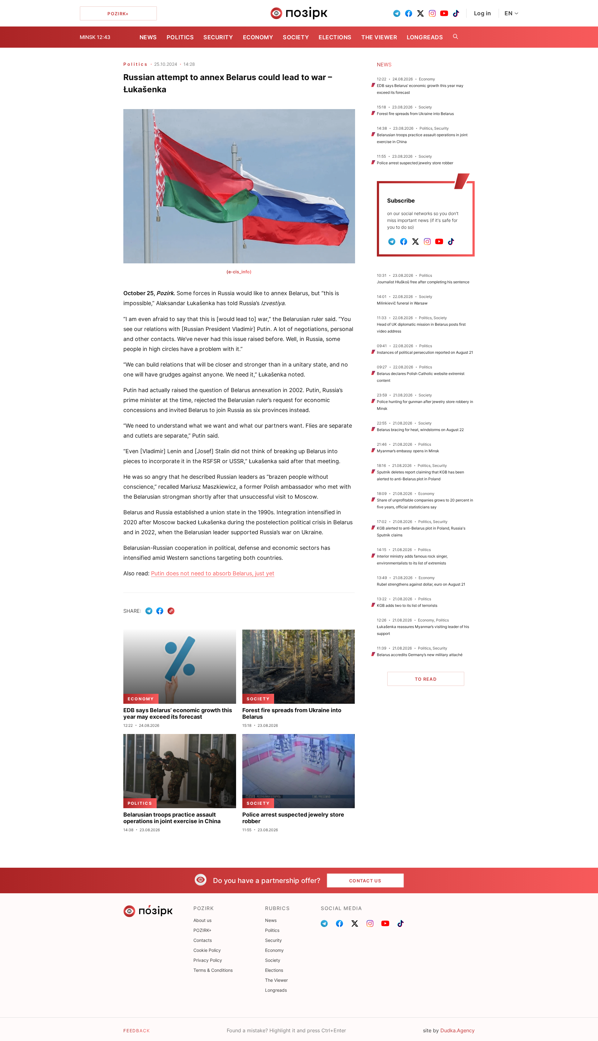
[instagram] (432, 13)
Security (218, 37)
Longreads (425, 37)
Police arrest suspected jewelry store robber (415, 163)
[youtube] (444, 13)
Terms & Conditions (213, 970)
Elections (335, 37)
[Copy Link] (171, 611)
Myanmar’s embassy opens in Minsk (408, 451)
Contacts (202, 940)
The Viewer (379, 37)
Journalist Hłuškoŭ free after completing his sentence (423, 282)
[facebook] (408, 13)
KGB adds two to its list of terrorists (407, 605)
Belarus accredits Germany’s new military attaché (420, 654)
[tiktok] (456, 13)
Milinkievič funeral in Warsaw (402, 303)
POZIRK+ (202, 930)
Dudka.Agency (457, 1030)
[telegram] (396, 13)
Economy (258, 37)
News (148, 37)
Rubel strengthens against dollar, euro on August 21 (421, 584)
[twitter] (420, 13)
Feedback (136, 1030)
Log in (482, 13)
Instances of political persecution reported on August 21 (425, 352)
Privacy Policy (207, 960)
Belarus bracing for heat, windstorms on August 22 (420, 429)
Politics (180, 37)
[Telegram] (149, 611)
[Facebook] (159, 611)
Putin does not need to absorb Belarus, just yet (212, 573)
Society (296, 37)
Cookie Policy (207, 950)
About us (202, 920)
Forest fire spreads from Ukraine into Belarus (415, 113)
